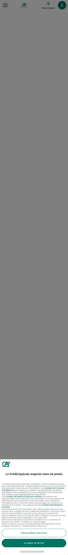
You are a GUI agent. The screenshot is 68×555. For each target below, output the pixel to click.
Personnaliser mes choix (34, 533)
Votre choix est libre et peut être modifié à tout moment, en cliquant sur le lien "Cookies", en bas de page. (31, 521)
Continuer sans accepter (32, 551)
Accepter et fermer (34, 543)
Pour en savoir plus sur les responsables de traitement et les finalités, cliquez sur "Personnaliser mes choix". (31, 525)
